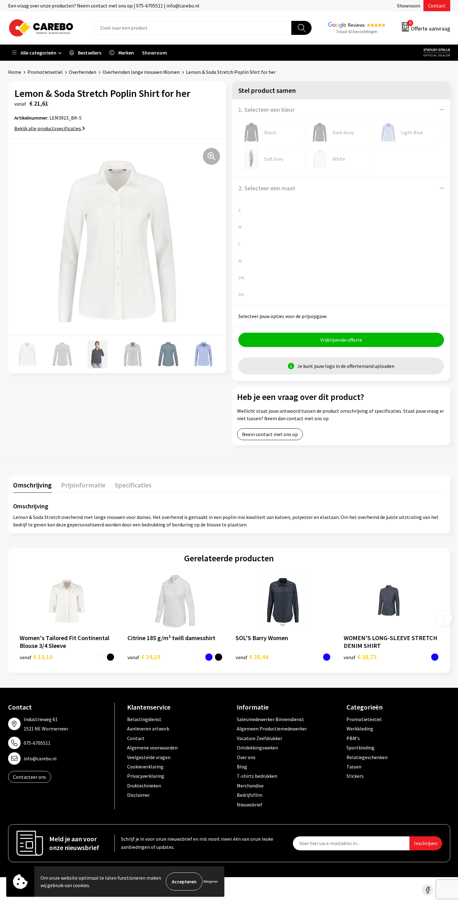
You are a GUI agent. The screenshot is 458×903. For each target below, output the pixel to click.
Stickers (355, 776)
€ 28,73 (360, 657)
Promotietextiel (45, 72)
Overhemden (82, 72)
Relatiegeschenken (367, 757)
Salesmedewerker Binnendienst (270, 719)
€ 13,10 (36, 657)
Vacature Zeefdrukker (259, 738)
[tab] (32, 486)
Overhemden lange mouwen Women (141, 72)
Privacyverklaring (145, 776)
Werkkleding (359, 728)
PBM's (353, 738)
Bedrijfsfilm (249, 795)
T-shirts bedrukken (257, 776)
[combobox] (192, 28)
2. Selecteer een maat (266, 188)
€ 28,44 (252, 657)
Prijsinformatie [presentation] (83, 485)
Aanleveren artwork (148, 728)
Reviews (356, 25)
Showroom (408, 5)
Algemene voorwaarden (152, 747)
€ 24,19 (143, 657)
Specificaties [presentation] (133, 485)
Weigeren (210, 881)
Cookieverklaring (145, 766)
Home (14, 72)
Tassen (353, 766)
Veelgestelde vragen (148, 757)
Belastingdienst (144, 719)
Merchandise (250, 785)
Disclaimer (138, 795)
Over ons (246, 757)
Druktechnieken (144, 785)
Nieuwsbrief (249, 804)
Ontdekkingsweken (257, 747)
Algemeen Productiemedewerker (272, 728)
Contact (437, 5)
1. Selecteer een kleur (266, 109)
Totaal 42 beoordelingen (356, 31)
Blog (242, 766)
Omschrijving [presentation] (32, 485)
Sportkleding (360, 747)
